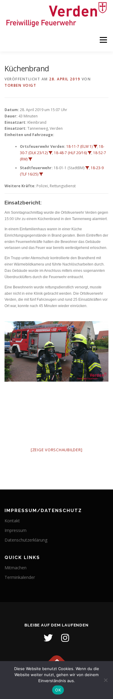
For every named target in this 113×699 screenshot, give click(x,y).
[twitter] (48, 637)
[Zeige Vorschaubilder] (57, 449)
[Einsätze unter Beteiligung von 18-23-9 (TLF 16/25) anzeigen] (41, 174)
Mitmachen (16, 567)
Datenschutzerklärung (26, 540)
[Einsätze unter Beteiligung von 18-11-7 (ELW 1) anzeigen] (95, 146)
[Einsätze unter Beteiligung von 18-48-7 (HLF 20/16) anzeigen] (89, 153)
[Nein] (105, 680)
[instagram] (65, 637)
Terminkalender (20, 577)
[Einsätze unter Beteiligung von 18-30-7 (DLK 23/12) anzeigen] (50, 153)
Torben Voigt (20, 85)
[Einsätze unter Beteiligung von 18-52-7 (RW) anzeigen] (30, 159)
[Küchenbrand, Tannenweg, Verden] (56, 351)
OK (58, 690)
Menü (103, 40)
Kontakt (12, 520)
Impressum (16, 530)
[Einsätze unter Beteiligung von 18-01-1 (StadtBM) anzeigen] (87, 168)
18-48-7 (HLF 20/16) (70, 152)
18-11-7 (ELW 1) (79, 146)
